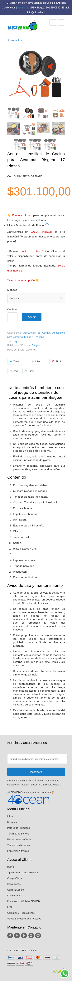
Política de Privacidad (18, 828)
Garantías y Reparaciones (21, 913)
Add (15, 371)
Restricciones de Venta (19, 839)
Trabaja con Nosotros (18, 845)
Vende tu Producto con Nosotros (24, 918)
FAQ (9, 907)
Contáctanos (14, 884)
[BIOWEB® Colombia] (22, 26)
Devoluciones (14, 895)
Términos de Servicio (18, 833)
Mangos (12, 289)
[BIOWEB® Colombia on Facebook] (10, 936)
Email (32, 371)
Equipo (17, 341)
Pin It (58, 361)
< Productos (14, 40)
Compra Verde (14, 878)
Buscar (11, 866)
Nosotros (12, 822)
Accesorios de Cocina (36, 332)
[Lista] (61, 22)
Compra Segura (15, 890)
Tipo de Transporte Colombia (22, 872)
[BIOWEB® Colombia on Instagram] (31, 936)
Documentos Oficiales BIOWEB (23, 901)
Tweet (16, 361)
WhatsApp (23, 7)
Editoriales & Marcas (18, 851)
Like (37, 361)
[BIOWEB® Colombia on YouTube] (24, 936)
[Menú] (53, 22)
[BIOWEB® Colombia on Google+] (17, 936)
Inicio (10, 816)
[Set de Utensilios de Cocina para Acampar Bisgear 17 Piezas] (36, 75)
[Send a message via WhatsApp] (65, 974)
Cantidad (12, 309)
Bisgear (36, 345)
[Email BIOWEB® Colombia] (38, 936)
